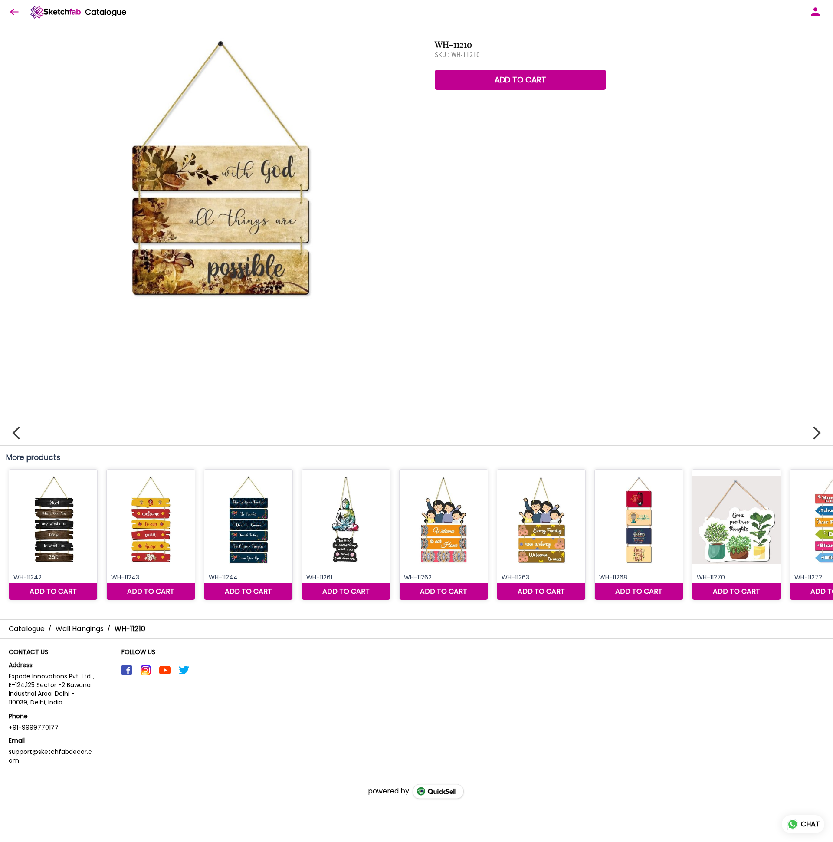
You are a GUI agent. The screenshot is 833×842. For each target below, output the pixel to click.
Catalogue (105, 12)
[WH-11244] (248, 535)
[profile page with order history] (815, 12)
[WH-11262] (443, 535)
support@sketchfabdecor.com (50, 756)
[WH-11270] (736, 535)
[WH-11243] (151, 535)
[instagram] (146, 670)
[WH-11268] (639, 535)
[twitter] (184, 670)
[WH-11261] (346, 535)
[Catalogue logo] (55, 12)
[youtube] (165, 670)
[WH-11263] (541, 535)
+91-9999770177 (34, 727)
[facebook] (127, 670)
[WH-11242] (53, 535)
